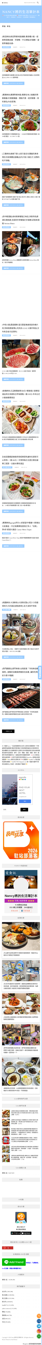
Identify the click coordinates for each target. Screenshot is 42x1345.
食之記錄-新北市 (7, 467)
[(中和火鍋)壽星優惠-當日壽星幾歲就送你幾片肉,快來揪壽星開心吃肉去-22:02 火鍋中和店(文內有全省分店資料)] (21, 353)
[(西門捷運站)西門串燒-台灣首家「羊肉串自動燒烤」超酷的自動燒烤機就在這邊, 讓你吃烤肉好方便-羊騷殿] (21, 695)
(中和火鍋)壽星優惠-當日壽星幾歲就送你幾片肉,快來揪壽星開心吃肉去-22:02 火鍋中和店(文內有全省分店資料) (20, 328)
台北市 (4, 1291)
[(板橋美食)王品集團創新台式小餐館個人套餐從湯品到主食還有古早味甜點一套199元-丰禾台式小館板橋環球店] (21, 419)
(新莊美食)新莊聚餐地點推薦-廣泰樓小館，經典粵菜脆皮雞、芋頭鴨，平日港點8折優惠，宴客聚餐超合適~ (20, 40)
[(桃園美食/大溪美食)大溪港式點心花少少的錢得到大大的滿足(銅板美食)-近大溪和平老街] (21, 629)
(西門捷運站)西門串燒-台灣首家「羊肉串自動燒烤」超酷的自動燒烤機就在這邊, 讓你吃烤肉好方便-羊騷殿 (20, 672)
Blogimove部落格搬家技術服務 (32, 1344)
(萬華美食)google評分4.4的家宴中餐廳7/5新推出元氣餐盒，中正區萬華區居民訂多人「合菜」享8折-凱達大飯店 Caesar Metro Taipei (21, 526)
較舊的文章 (9, 731)
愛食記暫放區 (6, 47)
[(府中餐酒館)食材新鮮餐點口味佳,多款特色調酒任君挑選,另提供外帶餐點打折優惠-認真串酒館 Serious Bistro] (21, 243)
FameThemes (14, 1339)
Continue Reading (16, 83)
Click (40, 672)
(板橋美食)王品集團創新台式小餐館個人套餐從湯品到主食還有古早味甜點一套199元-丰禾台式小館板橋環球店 (21, 394)
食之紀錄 (4, 1295)
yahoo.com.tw (6, 1308)
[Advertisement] (21, 300)
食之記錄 (4, 1298)
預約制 (4, 1315)
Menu (6, 3)
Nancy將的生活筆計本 (21, 12)
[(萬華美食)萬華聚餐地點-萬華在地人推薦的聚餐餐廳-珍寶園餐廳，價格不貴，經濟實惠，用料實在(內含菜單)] (21, 120)
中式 (3, 1322)
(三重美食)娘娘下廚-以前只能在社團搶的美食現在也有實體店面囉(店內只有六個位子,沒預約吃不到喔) (20, 157)
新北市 (4, 1301)
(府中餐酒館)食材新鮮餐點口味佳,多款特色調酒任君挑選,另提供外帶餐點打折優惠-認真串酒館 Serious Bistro (20, 220)
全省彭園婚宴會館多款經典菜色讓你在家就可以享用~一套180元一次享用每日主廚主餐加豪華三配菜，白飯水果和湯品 (20, 460)
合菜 (3, 1318)
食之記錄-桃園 (6, 609)
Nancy (15, 47)
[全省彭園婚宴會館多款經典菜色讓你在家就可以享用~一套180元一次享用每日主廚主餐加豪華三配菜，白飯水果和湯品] (21, 485)
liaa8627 (4, 1305)
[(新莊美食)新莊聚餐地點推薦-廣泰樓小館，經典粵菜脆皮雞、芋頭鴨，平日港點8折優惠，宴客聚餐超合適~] (21, 61)
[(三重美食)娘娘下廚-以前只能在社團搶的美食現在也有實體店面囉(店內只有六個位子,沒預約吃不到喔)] (21, 180)
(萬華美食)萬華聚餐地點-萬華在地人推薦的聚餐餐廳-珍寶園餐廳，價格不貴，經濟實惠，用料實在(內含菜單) (20, 98)
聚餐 (3, 1312)
